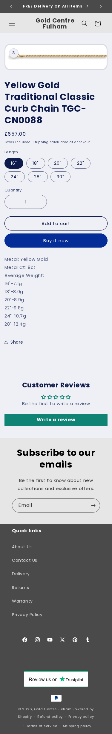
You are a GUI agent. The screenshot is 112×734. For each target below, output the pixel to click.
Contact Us (24, 560)
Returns (20, 588)
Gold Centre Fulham (53, 709)
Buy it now (56, 240)
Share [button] (16, 342)
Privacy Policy (27, 615)
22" (80, 163)
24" (15, 177)
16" (14, 163)
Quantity (13, 190)
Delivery (21, 574)
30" (60, 177)
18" (36, 163)
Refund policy (50, 716)
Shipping (41, 142)
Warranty (22, 601)
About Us (22, 547)
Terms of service (41, 725)
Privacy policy (81, 716)
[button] (12, 23)
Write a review (56, 419)
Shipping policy (77, 725)
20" (58, 163)
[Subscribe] (93, 505)
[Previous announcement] (11, 6)
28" (38, 177)
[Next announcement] (101, 6)
